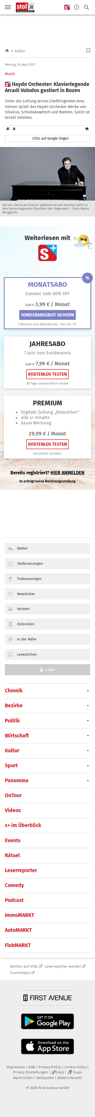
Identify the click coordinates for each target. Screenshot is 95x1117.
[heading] (47, 87)
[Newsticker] (76, 7)
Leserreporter (21, 870)
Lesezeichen (27, 654)
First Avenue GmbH (53, 1088)
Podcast (14, 900)
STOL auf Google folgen (50, 138)
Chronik (14, 690)
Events (12, 840)
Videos (13, 810)
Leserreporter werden (63, 966)
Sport (11, 765)
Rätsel (12, 855)
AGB (31, 1067)
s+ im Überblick (23, 825)
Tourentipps (20, 973)
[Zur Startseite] (7, 51)
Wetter (22, 548)
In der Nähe (26, 639)
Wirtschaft (17, 736)
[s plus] (67, 7)
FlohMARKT (18, 945)
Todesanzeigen (29, 579)
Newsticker (26, 594)
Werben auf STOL (24, 966)
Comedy (14, 885)
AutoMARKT (18, 930)
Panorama (16, 780)
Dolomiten (25, 624)
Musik (10, 74)
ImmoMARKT (19, 915)
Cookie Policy (75, 1067)
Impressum (16, 1067)
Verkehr (23, 609)
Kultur (20, 51)
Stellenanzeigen (30, 563)
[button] (88, 50)
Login (50, 669)
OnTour (13, 795)
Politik (12, 721)
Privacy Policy (49, 1067)
